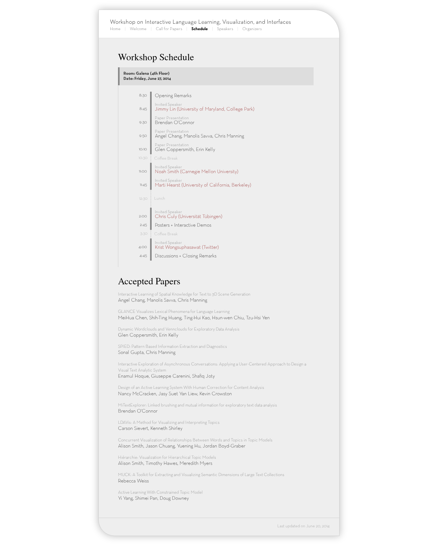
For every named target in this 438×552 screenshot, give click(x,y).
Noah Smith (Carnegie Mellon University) (196, 172)
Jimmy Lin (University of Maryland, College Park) (204, 109)
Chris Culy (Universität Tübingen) (188, 216)
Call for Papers (169, 29)
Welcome (138, 29)
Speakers (225, 29)
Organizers (252, 29)
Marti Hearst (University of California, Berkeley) (203, 185)
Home (115, 29)
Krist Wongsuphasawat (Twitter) (187, 247)
